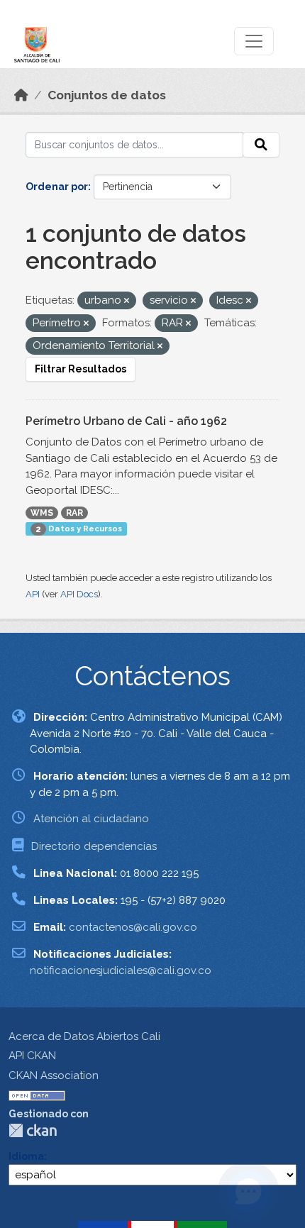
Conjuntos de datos (107, 95)
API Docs (79, 594)
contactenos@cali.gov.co (133, 927)
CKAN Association (54, 1075)
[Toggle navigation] (254, 41)
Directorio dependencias (94, 846)
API (33, 594)
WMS (41, 513)
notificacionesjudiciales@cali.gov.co (120, 970)
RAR (74, 513)
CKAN (33, 1130)
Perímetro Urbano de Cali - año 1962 (126, 421)
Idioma (26, 1156)
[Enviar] (261, 144)
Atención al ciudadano (91, 818)
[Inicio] (21, 95)
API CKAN (32, 1055)
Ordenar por (57, 186)
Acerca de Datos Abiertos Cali (84, 1036)
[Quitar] (126, 301)
